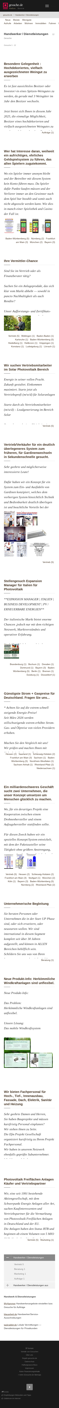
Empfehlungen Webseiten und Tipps (17, 1395)
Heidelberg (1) (15, 343)
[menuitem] (29, 1268)
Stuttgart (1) (34, 878)
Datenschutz (29, 1361)
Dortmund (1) (27, 667)
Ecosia (5, 1392)
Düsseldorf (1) (48, 675)
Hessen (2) (11, 754)
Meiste (16, 20)
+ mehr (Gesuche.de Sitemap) (29, 1375)
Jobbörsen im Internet (11, 1398)
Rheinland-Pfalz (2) (44, 764)
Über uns (29, 1355)
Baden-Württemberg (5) (17, 238)
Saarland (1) (25, 754)
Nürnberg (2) (37, 238)
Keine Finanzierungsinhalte (29, 1371)
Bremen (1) (48, 671)
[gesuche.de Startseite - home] (14, 5)
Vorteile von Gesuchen (29, 1352)
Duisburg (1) (33, 675)
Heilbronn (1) (30, 343)
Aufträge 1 (19, 1278)
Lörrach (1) (49, 346)
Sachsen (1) (40, 757)
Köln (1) (12, 881)
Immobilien (40, 23)
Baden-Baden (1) (45, 336)
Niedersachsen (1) (46, 768)
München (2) (36, 242)
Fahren (52, 23)
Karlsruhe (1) (21, 339)
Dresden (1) (48, 664)
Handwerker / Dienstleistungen (27, 15)
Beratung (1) (47, 960)
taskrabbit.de (10, 1325)
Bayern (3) (50, 242)
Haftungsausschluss (29, 1365)
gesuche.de (7, 15)
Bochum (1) (34, 664)
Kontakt (30, 1348)
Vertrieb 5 (19, 1264)
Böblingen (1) (28, 336)
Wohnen (29, 23)
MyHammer (10, 1303)
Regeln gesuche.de (29, 1358)
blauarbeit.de (10, 1314)
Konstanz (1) (17, 346)
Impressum (29, 1368)
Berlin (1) (36, 671)
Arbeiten (18, 23)
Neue (8, 20)
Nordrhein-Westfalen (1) (42, 761)
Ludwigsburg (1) (34, 346)
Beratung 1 (19, 1269)
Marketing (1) (47, 1240)
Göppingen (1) (46, 343)
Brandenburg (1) (18, 664)
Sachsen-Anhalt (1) (23, 764)
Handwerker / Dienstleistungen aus (30, 1285)
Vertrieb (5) (14, 336)
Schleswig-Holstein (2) (44, 754)
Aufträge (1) (48, 132)
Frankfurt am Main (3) (21, 757)
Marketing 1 (20, 1274)
